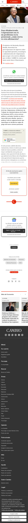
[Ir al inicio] (14, 2)
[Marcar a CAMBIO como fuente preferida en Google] (14, 140)
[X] (15, 335)
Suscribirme (14, 183)
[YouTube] (19, 335)
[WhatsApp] (22, 335)
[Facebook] (6, 335)
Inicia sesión (14, 192)
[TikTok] (12, 335)
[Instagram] (9, 335)
